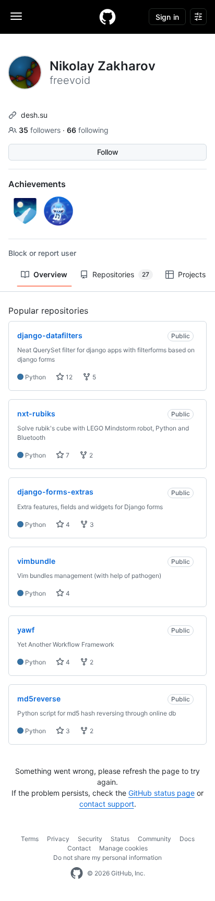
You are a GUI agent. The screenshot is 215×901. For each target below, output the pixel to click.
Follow (107, 151)
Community (154, 839)
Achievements (37, 184)
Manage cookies (123, 848)
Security (90, 839)
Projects (192, 274)
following (88, 130)
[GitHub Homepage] (76, 873)
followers (41, 130)
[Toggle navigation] (16, 16)
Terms (30, 839)
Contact (79, 848)
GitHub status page (161, 792)
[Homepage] (107, 16)
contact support (106, 803)
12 (68, 377)
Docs (187, 839)
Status (120, 839)
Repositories (120, 274)
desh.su (34, 114)
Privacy (58, 839)
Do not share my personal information (107, 857)
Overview (50, 274)
